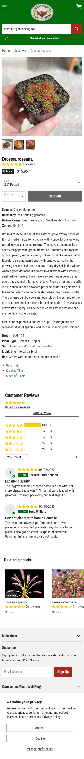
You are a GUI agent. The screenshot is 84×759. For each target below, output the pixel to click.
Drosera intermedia (64, 602)
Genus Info (13, 365)
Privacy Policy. (51, 717)
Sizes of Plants (15, 376)
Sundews (20, 51)
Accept (40, 728)
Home (6, 51)
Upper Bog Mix (18, 346)
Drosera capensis (16, 602)
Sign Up (63, 672)
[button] (12, 164)
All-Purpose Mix (42, 346)
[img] (28, 470)
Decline (40, 739)
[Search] (76, 29)
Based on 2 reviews (17, 407)
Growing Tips (14, 371)
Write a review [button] (42, 413)
